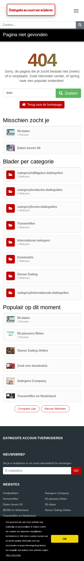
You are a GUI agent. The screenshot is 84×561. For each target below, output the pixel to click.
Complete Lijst (27, 408)
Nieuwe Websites (55, 408)
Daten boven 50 (13, 504)
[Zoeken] (80, 25)
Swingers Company (57, 493)
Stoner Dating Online (58, 510)
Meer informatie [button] (13, 555)
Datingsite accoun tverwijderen (31, 10)
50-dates (50, 504)
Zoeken (71, 93)
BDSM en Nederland (15, 510)
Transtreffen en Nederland (19, 515)
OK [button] (65, 538)
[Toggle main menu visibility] (76, 10)
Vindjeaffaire (10, 493)
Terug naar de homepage (44, 104)
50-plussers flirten (56, 498)
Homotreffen (10, 498)
